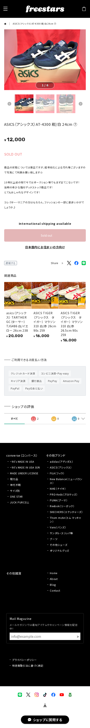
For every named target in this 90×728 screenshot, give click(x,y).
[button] (9, 104)
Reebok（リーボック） (62, 506)
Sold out (46, 235)
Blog (53, 584)
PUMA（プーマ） (59, 500)
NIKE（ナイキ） (58, 488)
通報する (10, 263)
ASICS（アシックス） (61, 467)
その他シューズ (58, 544)
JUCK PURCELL (19, 502)
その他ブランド (55, 455)
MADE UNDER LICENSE (24, 473)
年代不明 (15, 485)
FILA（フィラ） (57, 473)
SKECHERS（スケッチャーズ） (66, 512)
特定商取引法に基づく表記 (27, 665)
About (54, 579)
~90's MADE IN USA (22, 461)
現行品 (14, 479)
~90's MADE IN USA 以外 (25, 467)
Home (53, 573)
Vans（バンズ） (58, 527)
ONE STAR (16, 496)
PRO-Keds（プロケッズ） (63, 494)
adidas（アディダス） (61, 461)
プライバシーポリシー (24, 659)
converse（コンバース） (22, 455)
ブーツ (53, 539)
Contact (55, 590)
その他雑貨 (13, 573)
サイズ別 (15, 490)
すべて (14, 418)
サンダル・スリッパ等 (61, 533)
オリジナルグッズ (59, 550)
